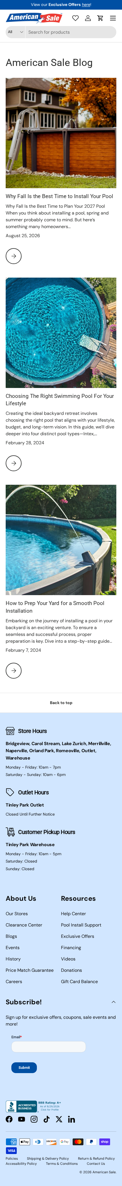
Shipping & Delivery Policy (48, 1158)
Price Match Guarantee (30, 970)
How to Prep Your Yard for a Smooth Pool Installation (55, 607)
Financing (71, 948)
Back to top (61, 702)
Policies (12, 1158)
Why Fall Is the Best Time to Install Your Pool (59, 196)
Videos (68, 959)
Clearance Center (24, 925)
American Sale (104, 1172)
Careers (14, 982)
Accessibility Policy (21, 1163)
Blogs (11, 936)
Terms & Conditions (62, 1163)
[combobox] (61, 32)
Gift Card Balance (79, 982)
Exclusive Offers (77, 936)
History (13, 959)
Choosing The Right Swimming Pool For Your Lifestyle (60, 400)
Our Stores (17, 914)
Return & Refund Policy (96, 1158)
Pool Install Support (81, 925)
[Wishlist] (75, 18)
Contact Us (96, 1163)
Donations (71, 970)
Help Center (73, 914)
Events (13, 948)
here (86, 4)
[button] (100, 18)
